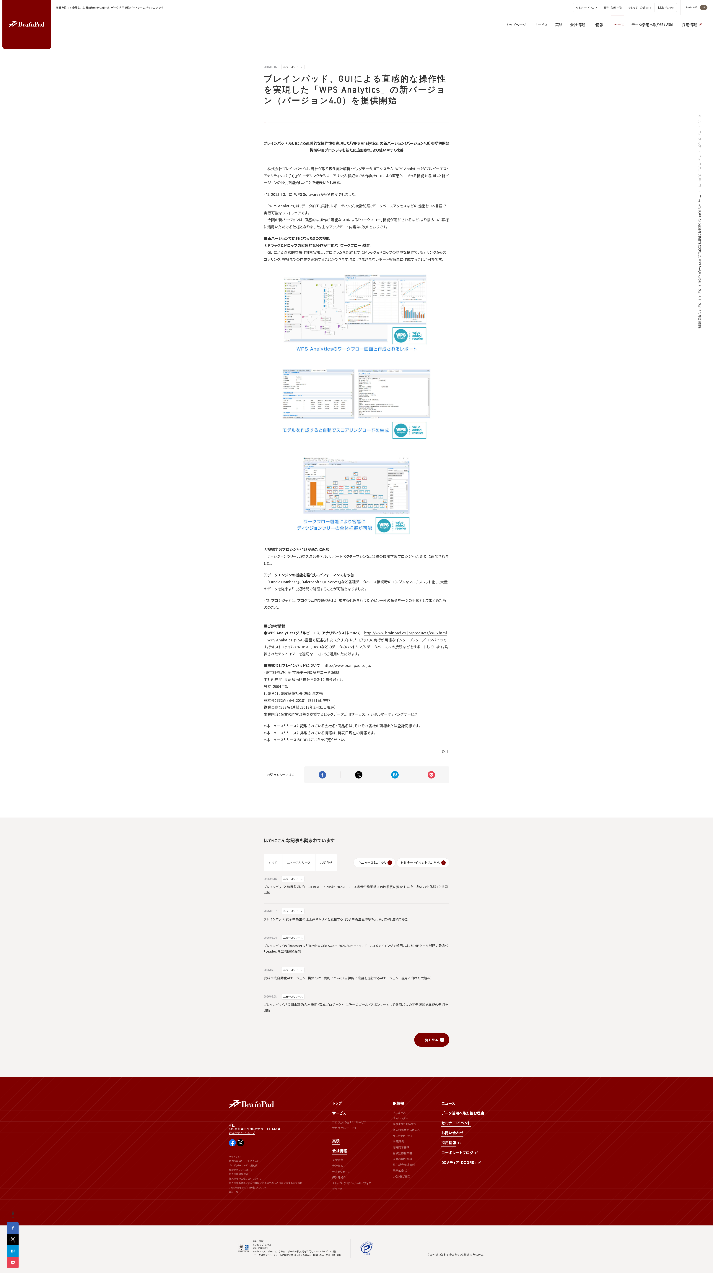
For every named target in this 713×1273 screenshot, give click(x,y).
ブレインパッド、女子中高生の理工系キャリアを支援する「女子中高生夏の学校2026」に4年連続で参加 (336, 919)
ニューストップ (699, 138)
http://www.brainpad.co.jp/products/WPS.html (405, 632)
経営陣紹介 (339, 1177)
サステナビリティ (402, 1136)
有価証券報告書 (402, 1153)
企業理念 (337, 1160)
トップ (337, 1103)
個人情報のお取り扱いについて (245, 1178)
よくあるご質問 (401, 1176)
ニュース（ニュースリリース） (699, 171)
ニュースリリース (293, 67)
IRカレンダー (400, 1118)
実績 (336, 1141)
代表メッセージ (341, 1172)
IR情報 (398, 1103)
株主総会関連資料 (404, 1165)
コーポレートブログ (457, 1152)
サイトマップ (235, 1156)
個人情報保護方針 (238, 1174)
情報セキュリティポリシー (242, 1170)
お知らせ (326, 862)
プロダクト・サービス (344, 1128)
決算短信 (398, 1141)
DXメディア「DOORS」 (458, 1162)
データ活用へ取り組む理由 (462, 1113)
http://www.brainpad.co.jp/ (347, 665)
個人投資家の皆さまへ (406, 1130)
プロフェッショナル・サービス (349, 1122)
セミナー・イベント (456, 1123)
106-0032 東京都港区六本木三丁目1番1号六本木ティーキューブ (254, 1131)
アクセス (337, 1189)
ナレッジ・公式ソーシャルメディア (351, 1183)
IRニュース (399, 1112)
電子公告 (398, 1170)
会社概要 (337, 1166)
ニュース (448, 1103)
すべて (273, 862)
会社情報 (339, 1150)
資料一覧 (234, 1191)
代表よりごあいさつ (404, 1124)
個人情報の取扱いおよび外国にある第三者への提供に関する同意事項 (265, 1183)
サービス (339, 1113)
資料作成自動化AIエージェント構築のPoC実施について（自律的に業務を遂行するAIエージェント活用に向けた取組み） (348, 978)
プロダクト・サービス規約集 (243, 1165)
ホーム (699, 119)
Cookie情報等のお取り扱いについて (248, 1187)
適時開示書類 (401, 1147)
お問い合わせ (452, 1132)
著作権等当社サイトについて (244, 1161)
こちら (315, 739)
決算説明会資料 (402, 1159)
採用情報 (448, 1142)
